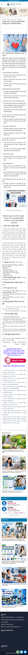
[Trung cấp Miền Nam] (14, 4)
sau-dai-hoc (10, 19)
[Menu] (2, 4)
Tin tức (15, 19)
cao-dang (4, 19)
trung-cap (20, 19)
